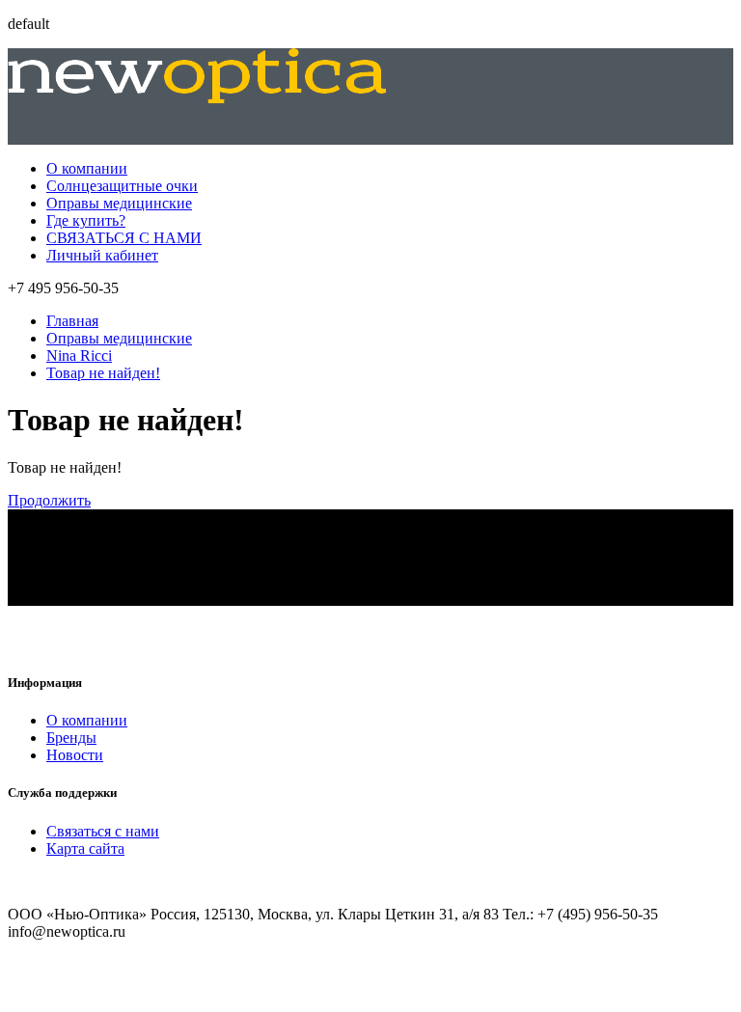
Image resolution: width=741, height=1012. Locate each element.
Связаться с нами (102, 831)
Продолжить (49, 500)
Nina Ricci (79, 355)
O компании (86, 720)
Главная (72, 321)
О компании (86, 168)
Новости (74, 755)
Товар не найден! (103, 373)
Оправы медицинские (119, 203)
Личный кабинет (102, 255)
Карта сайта (85, 848)
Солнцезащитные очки (122, 186)
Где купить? (85, 220)
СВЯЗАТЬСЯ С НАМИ (124, 238)
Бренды (71, 737)
